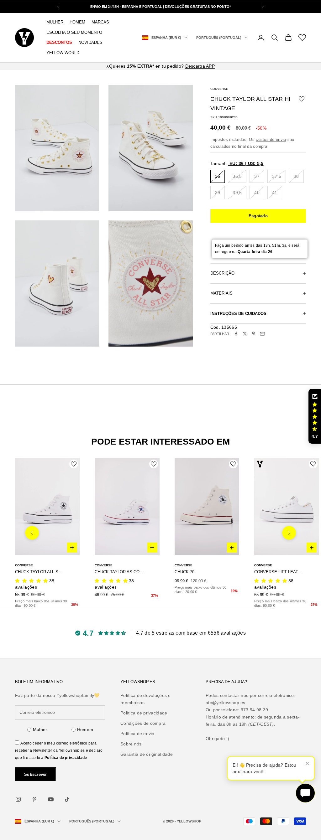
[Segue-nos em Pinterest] (34, 799)
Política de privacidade (66, 757)
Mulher (40, 729)
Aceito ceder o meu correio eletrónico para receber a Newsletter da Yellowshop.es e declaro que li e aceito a (59, 750)
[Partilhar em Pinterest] (253, 333)
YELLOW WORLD (62, 52)
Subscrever (35, 774)
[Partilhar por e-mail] (262, 333)
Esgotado (258, 216)
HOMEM (77, 22)
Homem (85, 729)
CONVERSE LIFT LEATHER (278, 571)
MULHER (54, 22)
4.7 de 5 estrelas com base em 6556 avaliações (191, 633)
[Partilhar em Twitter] (244, 333)
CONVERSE (219, 88)
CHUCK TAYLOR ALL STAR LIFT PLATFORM (39, 571)
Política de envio (137, 733)
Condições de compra (143, 723)
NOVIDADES (90, 42)
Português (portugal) (218, 37)
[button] (314, 416)
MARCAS (100, 22)
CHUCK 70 (184, 571)
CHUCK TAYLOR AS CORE (119, 571)
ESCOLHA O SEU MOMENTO (74, 32)
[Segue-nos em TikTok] (67, 799)
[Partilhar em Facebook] (236, 333)
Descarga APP (200, 66)
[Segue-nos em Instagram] (18, 799)
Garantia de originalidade (146, 754)
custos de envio (271, 139)
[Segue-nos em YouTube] (51, 799)
